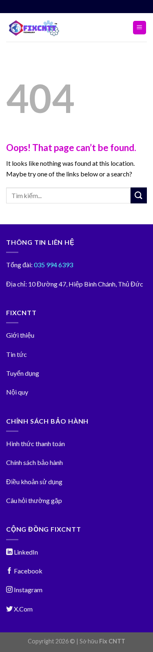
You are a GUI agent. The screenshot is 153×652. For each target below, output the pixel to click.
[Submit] (139, 195)
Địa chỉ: (16, 284)
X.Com (23, 609)
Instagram (27, 589)
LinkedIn (25, 552)
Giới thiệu (20, 335)
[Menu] (139, 27)
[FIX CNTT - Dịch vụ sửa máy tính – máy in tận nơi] (44, 27)
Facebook (27, 571)
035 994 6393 (53, 264)
